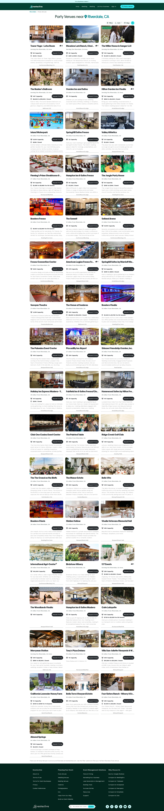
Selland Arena (109, 218)
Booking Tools (87, 785)
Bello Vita (106, 478)
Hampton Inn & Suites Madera (80, 607)
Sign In (114, 6)
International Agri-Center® (43, 564)
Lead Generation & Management (93, 781)
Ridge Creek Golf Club (113, 434)
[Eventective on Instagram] (111, 806)
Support (86, 795)
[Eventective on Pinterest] (116, 806)
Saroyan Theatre (38, 305)
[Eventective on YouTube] (125, 806)
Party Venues (62, 774)
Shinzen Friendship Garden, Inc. (117, 348)
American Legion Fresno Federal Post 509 (86, 262)
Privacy (35, 785)
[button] (132, 23)
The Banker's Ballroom (41, 89)
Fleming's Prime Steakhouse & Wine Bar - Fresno (53, 175)
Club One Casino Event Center (45, 434)
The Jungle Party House (113, 175)
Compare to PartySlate (115, 792)
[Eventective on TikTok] (120, 806)
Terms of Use (37, 777)
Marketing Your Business (91, 777)
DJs (59, 792)
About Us (36, 774)
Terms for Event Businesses (42, 781)
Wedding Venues (63, 777)
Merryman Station (39, 650)
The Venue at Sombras (77, 305)
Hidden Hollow (73, 521)
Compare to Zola (113, 795)
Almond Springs (38, 737)
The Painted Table (75, 434)
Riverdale (33, 12)
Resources (86, 792)
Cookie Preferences (39, 788)
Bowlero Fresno (38, 218)
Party (77, 6)
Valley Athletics (109, 132)
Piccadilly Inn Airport (76, 348)
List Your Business (103, 6)
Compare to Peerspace (115, 788)
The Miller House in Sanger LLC (117, 46)
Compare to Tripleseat (115, 781)
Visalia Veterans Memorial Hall (117, 521)
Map (127, 23)
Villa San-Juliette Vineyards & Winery (119, 650)
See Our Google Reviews (116, 774)
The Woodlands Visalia (41, 607)
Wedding (84, 6)
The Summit (71, 218)
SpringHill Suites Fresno (77, 132)
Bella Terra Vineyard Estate (79, 693)
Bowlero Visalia (109, 305)
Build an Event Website (65, 799)
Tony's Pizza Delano (75, 650)
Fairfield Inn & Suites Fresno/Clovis (83, 391)
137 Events (107, 564)
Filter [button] (111, 23)
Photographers (63, 788)
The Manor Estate (74, 478)
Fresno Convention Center (43, 262)
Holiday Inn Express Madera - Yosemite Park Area (54, 391)
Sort (119, 23)
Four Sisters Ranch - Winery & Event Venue (122, 693)
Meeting (92, 6)
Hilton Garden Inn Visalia (114, 89)
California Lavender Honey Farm (46, 693)
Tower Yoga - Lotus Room (42, 46)
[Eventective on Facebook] (107, 806)
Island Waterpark (39, 132)
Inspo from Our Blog (64, 795)
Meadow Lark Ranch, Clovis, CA (81, 46)
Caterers (61, 785)
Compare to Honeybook (116, 785)
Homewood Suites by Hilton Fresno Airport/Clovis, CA (127, 391)
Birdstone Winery (74, 564)
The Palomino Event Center (43, 348)
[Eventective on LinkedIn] (129, 806)
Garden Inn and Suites (77, 89)
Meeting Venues (63, 781)
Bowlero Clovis (37, 521)
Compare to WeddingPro (116, 777)
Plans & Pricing (88, 774)
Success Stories (88, 788)
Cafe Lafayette (109, 607)
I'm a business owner (81, 1)
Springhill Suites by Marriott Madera (119, 262)
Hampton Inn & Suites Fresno (80, 175)
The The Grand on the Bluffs (43, 478)
